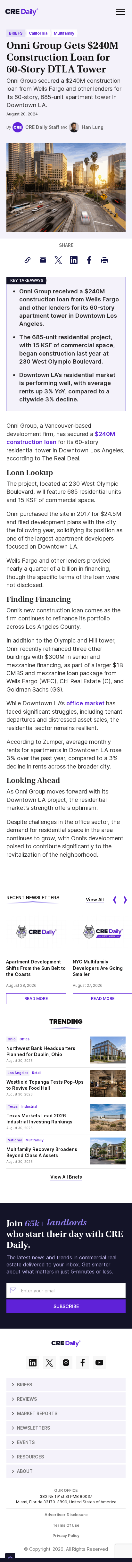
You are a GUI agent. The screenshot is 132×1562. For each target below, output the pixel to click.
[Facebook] (82, 1363)
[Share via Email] (43, 260)
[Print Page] (104, 260)
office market (85, 703)
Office (24, 1039)
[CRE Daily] (21, 11)
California (38, 33)
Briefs (15, 33)
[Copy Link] (27, 260)
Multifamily (64, 33)
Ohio (12, 1039)
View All (95, 899)
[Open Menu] (120, 11)
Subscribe (66, 1306)
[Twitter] (49, 1363)
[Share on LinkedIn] (73, 260)
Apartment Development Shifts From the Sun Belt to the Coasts (36, 968)
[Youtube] (99, 1363)
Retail (36, 1073)
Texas (13, 1106)
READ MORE (36, 998)
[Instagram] (66, 1363)
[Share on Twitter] (58, 260)
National (15, 1140)
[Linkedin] (32, 1363)
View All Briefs (66, 1177)
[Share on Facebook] (89, 260)
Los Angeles (18, 1073)
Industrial (29, 1106)
